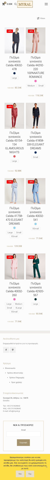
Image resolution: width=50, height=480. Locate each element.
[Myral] (25, 4)
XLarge (19, 308)
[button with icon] (6, 350)
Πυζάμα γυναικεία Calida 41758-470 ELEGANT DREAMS (14, 215)
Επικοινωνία (10, 368)
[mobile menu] (46, 4)
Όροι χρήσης (16, 382)
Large (14, 78)
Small (40, 86)
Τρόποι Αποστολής (15, 373)
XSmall (14, 236)
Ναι (20, 474)
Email (23, 430)
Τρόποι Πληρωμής (16, 378)
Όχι (29, 474)
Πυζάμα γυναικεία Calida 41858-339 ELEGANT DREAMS (35, 140)
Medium (31, 86)
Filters (42, 18)
